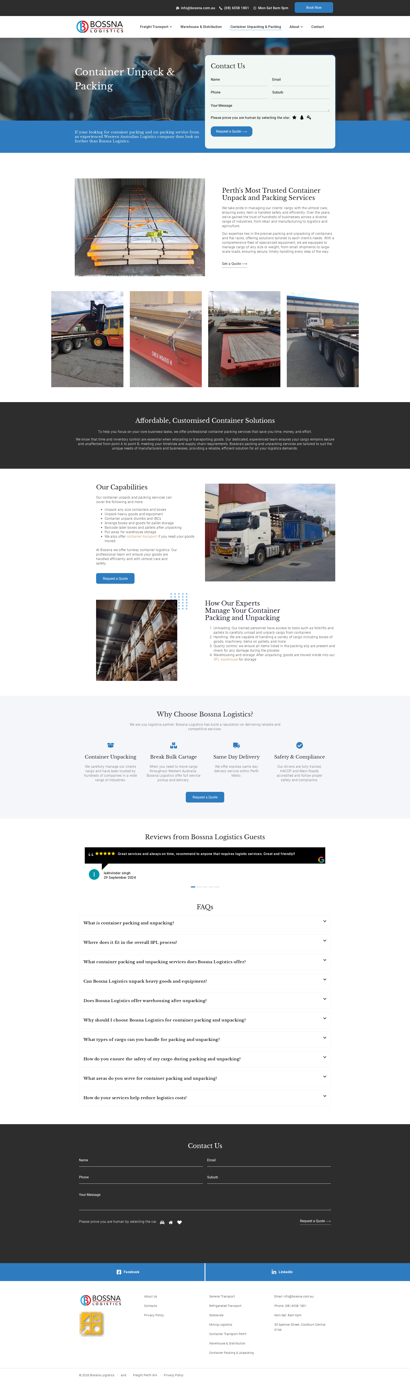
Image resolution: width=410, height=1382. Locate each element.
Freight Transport (154, 27)
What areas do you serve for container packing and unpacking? (150, 1078)
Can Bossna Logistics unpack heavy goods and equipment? (145, 981)
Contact (317, 27)
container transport (142, 536)
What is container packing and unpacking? (128, 923)
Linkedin (286, 1272)
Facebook (132, 1272)
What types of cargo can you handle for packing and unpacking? (151, 1039)
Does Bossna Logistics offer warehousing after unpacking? (145, 1000)
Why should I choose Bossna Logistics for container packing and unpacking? (164, 1020)
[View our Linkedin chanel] (274, 1272)
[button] (205, 923)
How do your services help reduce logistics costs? (135, 1098)
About (294, 27)
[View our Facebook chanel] (119, 1272)
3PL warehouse (226, 659)
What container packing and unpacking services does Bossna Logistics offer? (164, 962)
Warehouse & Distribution (201, 27)
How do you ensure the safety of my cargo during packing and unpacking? (162, 1059)
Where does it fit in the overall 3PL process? (130, 942)
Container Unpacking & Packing (255, 27)
